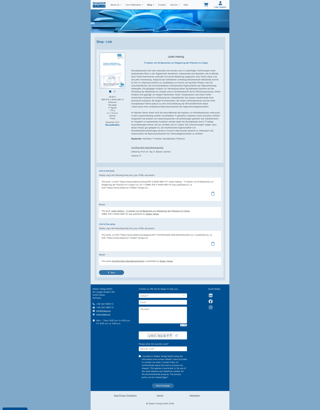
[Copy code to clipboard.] (213, 193)
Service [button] (174, 5)
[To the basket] (206, 5)
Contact (162, 5)
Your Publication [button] (134, 5)
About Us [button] (115, 5)
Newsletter (195, 395)
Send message (163, 385)
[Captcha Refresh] (177, 335)
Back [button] (112, 272)
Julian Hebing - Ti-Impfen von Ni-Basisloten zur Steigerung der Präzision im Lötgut (150, 211)
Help (186, 5)
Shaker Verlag (152, 214)
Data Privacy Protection (125, 395)
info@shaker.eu (103, 311)
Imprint (160, 395)
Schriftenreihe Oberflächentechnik (147, 147)
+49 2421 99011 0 (104, 304)
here (164, 377)
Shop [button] (151, 4)
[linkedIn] (210, 295)
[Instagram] (210, 307)
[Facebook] (210, 301)
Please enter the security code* (153, 344)
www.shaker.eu (103, 314)
